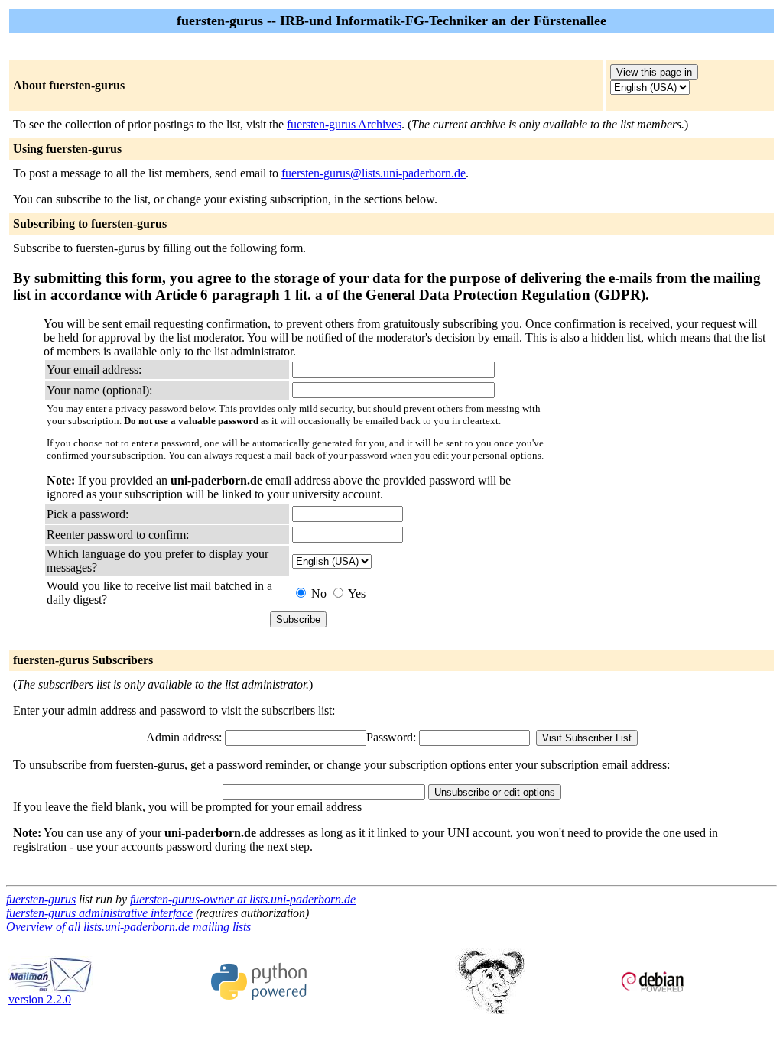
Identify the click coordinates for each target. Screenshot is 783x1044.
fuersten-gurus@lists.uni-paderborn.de (373, 173)
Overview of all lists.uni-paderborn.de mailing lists (128, 926)
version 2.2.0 (39, 999)
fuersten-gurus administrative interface (99, 912)
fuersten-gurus (41, 899)
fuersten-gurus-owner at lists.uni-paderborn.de (243, 899)
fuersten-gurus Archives (344, 124)
